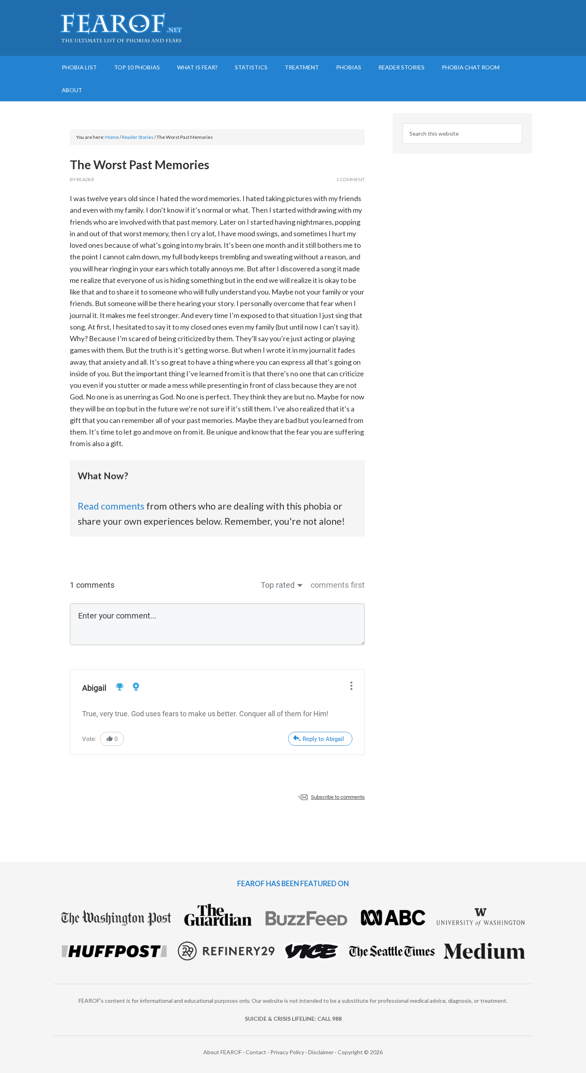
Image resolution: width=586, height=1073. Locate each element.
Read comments (111, 506)
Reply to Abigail (323, 739)
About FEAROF (222, 1052)
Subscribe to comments (338, 797)
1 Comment (350, 179)
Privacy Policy (287, 1052)
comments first (338, 585)
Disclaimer (321, 1052)
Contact (256, 1052)
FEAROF (121, 28)
